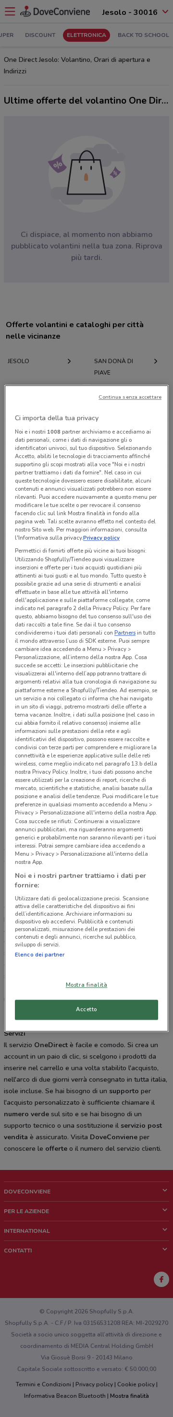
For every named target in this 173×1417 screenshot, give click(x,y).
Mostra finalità (87, 985)
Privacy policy (101, 538)
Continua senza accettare (130, 397)
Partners (125, 633)
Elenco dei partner (39, 954)
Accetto (86, 1010)
